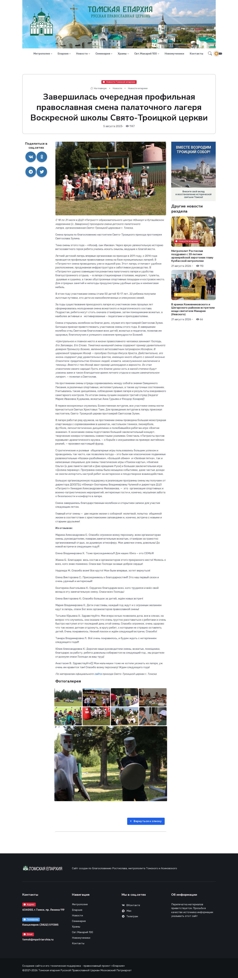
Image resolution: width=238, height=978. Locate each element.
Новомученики (174, 53)
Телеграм (132, 916)
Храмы (122, 53)
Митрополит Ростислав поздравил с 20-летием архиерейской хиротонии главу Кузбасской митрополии (192, 255)
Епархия (63, 53)
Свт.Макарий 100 (145, 53)
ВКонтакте (133, 905)
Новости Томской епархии (120, 82)
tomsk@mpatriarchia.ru (37, 939)
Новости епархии (138, 88)
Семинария (102, 53)
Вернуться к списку (147, 821)
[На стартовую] (28, 54)
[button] (209, 53)
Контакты (196, 53)
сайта (98, 673)
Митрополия (41, 53)
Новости (82, 53)
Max (128, 910)
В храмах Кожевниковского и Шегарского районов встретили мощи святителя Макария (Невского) (193, 309)
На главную (100, 88)
